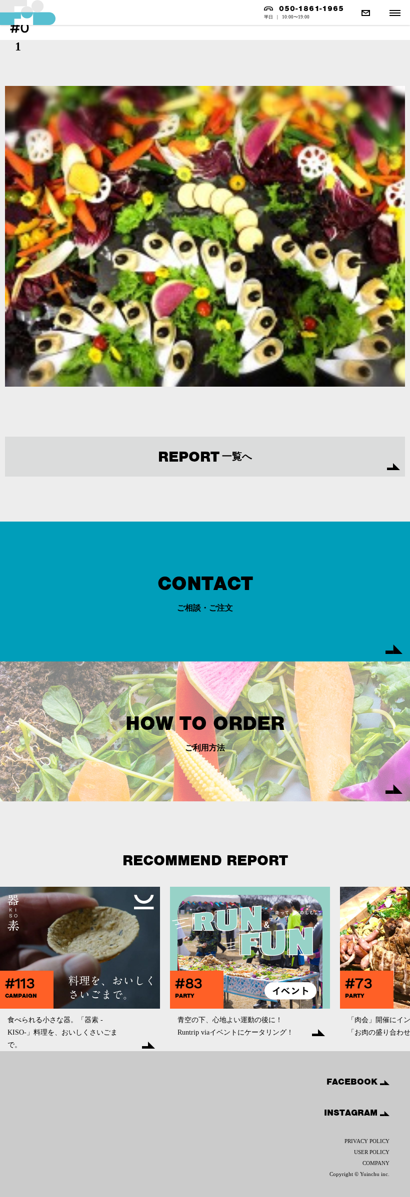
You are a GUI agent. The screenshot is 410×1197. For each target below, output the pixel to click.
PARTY (184, 996)
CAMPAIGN (21, 996)
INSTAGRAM (352, 1112)
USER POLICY (372, 1152)
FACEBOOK (353, 1081)
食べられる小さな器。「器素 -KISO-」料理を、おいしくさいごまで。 (63, 1032)
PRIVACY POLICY (367, 1141)
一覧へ (205, 457)
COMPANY (376, 1163)
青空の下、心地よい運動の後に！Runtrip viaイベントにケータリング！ (236, 1026)
